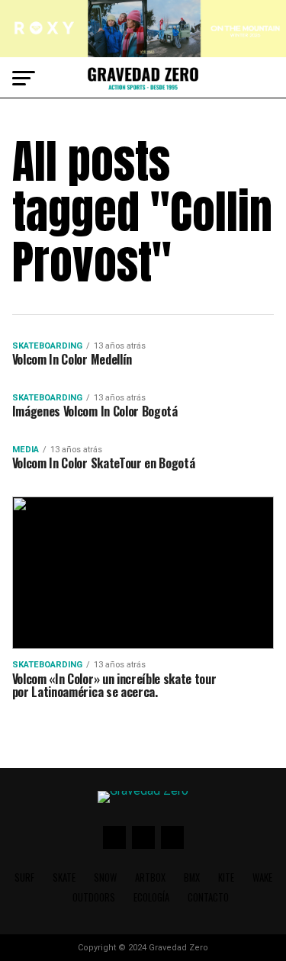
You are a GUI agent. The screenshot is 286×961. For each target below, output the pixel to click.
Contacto (208, 897)
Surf (24, 877)
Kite (226, 877)
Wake (262, 877)
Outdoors (93, 897)
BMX (192, 877)
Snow (105, 877)
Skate (64, 877)
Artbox (150, 877)
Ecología (151, 897)
